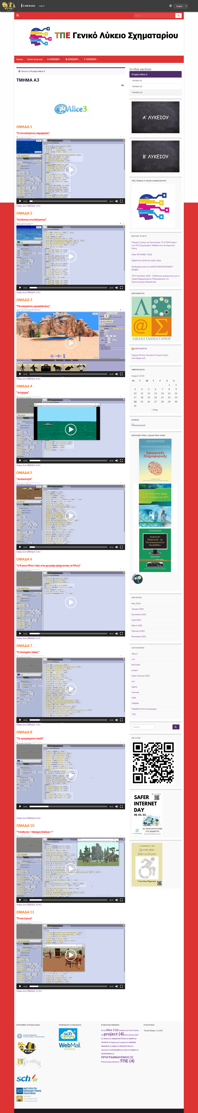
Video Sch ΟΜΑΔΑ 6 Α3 (28, 638)
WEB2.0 (107, 1039)
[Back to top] (191, 1106)
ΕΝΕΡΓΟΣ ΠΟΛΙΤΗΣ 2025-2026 (146, 260)
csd (133, 659)
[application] (70, 170)
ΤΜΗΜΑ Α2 (137, 86)
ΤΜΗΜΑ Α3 (137, 92)
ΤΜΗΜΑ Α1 (137, 80)
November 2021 (139, 636)
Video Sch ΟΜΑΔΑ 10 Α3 (28, 904)
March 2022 (137, 625)
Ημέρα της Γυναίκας (119, 1042)
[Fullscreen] (121, 201)
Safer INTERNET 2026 (142, 254)
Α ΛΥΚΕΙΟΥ (53, 59)
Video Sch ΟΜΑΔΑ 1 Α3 (28, 205)
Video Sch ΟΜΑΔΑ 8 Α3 (28, 818)
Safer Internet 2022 (141, 675)
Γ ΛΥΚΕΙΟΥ (90, 59)
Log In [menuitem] (41, 6)
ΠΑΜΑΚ (135, 703)
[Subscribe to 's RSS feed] (17, 15)
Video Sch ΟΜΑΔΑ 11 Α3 (28, 991)
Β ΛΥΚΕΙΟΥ (72, 59)
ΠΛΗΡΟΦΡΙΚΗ (107, 1054)
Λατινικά (135, 692)
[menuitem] (9, 6)
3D (103, 1030)
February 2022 (138, 631)
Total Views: (150, 1030)
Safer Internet (35, 59)
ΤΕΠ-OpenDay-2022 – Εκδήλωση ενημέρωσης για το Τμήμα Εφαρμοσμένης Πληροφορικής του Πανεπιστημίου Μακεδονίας (155, 278)
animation (123, 1030)
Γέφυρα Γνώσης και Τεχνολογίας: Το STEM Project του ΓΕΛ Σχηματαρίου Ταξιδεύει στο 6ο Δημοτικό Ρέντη (154, 245)
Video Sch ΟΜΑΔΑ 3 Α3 (28, 378)
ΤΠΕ (134, 714)
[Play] (20, 201)
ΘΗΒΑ (115, 1046)
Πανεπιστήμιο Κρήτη (110, 1062)
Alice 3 (135, 653)
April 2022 (136, 620)
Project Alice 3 (38, 71)
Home (19, 59)
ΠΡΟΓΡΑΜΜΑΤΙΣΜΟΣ (117, 1057)
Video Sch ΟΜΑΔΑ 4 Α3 (28, 465)
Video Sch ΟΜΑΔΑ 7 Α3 (28, 724)
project (135, 670)
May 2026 (136, 603)
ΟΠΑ (134, 697)
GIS (131, 1030)
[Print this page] (122, 85)
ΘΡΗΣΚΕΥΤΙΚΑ (126, 1046)
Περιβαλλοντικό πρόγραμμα (144, 709)
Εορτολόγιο (140, 349)
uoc (133, 681)
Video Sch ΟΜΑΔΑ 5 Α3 (28, 551)
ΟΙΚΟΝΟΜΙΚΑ (116, 1050)
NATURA (136, 664)
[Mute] (116, 201)
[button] (71, 170)
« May (155, 409)
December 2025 (139, 614)
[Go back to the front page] (99, 37)
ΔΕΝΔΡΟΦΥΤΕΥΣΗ (120, 1039)
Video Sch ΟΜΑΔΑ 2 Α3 (28, 292)
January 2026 (138, 609)
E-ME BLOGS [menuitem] (29, 6)
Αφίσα (134, 686)
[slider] (68, 201)
